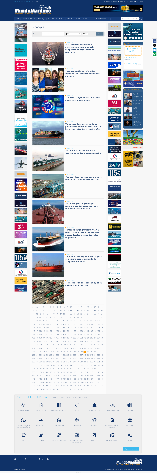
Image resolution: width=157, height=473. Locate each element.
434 (85, 376)
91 (61, 321)
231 (37, 345)
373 (91, 365)
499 (91, 386)
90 (57, 321)
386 (64, 369)
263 (74, 348)
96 (78, 321)
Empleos (51, 459)
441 (37, 379)
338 (44, 362)
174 (57, 334)
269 (95, 348)
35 (85, 310)
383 (54, 369)
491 (64, 386)
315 (37, 358)
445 (50, 379)
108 (47, 324)
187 (102, 334)
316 (40, 358)
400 (40, 372)
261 (67, 348)
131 (54, 328)
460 (102, 379)
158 (74, 331)
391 (81, 369)
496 (81, 386)
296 (44, 355)
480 (98, 382)
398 (33, 372)
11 (74, 307)
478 (91, 382)
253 (40, 348)
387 (67, 369)
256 (50, 348)
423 (47, 376)
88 (50, 321)
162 (88, 331)
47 (54, 314)
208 (102, 338)
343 (61, 362)
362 (54, 365)
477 (88, 382)
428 (64, 376)
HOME (17, 19)
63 (37, 317)
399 (37, 372)
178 (71, 334)
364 (61, 365)
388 (71, 369)
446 (54, 379)
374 (95, 365)
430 (71, 376)
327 (78, 358)
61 (102, 314)
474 (78, 382)
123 (98, 324)
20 (33, 310)
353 (95, 362)
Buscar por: (37, 34)
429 (67, 376)
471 (67, 382)
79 (91, 317)
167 (33, 334)
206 (95, 338)
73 (71, 317)
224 (85, 341)
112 (61, 324)
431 (74, 376)
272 (33, 352)
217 (61, 341)
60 (98, 314)
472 (71, 382)
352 (91, 362)
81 (98, 317)
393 (88, 369)
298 (50, 355)
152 (54, 331)
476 (85, 382)
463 (40, 382)
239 (64, 345)
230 (33, 345)
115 (71, 324)
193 (50, 338)
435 (88, 376)
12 (78, 307)
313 (102, 355)
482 (33, 386)
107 (44, 324)
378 (37, 369)
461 (33, 382)
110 (54, 324)
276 (47, 352)
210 (37, 341)
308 (85, 355)
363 (57, 365)
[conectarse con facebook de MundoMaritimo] (154, 41)
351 (88, 362)
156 (67, 331)
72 (67, 317)
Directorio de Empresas (56, 19)
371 (85, 365)
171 (47, 334)
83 (33, 321)
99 (88, 321)
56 (85, 314)
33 (78, 310)
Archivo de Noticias (28, 19)
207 (98, 338)
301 (61, 355)
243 (78, 345)
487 (50, 386)
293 (33, 355)
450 (67, 379)
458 (95, 379)
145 (102, 328)
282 (67, 352)
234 (47, 345)
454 (81, 379)
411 (78, 372)
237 (57, 345)
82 (102, 317)
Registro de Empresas (31, 459)
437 (95, 376)
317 (44, 358)
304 (71, 355)
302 (64, 355)
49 (61, 314)
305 (74, 355)
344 (64, 362)
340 (50, 362)
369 (78, 365)
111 (57, 324)
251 (33, 348)
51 (67, 314)
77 (85, 317)
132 (57, 328)
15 (88, 307)
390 (78, 369)
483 (37, 386)
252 (37, 348)
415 (91, 372)
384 (57, 369)
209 (33, 341)
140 (85, 328)
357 (37, 365)
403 (50, 372)
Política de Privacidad (20, 469)
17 (95, 307)
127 (40, 328)
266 (85, 348)
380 (44, 369)
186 (98, 334)
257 (54, 348)
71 (64, 317)
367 (71, 365)
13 (81, 307)
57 (88, 314)
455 (85, 379)
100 (91, 321)
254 (44, 348)
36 (88, 310)
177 (67, 334)
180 (78, 334)
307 (81, 355)
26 (54, 310)
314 (33, 358)
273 (37, 352)
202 (81, 338)
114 (67, 324)
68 (54, 317)
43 (40, 314)
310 (91, 355)
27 (57, 310)
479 (95, 382)
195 (57, 338)
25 (50, 310)
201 (78, 338)
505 (40, 389)
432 (78, 376)
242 (74, 345)
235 (50, 345)
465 (47, 382)
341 (54, 362)
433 (81, 376)
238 (61, 345)
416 (95, 372)
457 (91, 379)
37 (91, 310)
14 (84, 307)
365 (64, 365)
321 (57, 358)
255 (47, 348)
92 (64, 321)
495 (78, 386)
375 (98, 365)
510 (57, 389)
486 (47, 386)
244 (81, 345)
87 (47, 321)
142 (91, 328)
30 (67, 310)
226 (91, 341)
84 (37, 321)
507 (47, 389)
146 (33, 331)
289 (91, 352)
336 (37, 362)
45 (47, 314)
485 (44, 386)
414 (88, 372)
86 (44, 321)
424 (50, 376)
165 (98, 331)
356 (33, 365)
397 (102, 369)
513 (67, 389)
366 (67, 365)
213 (47, 341)
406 (61, 372)
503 (33, 389)
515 (74, 389)
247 (91, 345)
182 (85, 334)
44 (44, 314)
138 (78, 328)
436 (91, 376)
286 (81, 352)
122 (95, 324)
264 (78, 348)
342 (57, 362)
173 (54, 334)
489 (57, 386)
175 (61, 334)
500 (95, 386)
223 (81, 341)
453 (78, 379)
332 (95, 358)
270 (98, 348)
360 (47, 365)
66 (47, 317)
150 (47, 331)
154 (61, 331)
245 (85, 345)
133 (61, 328)
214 (50, 341)
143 (95, 328)
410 (74, 372)
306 (78, 355)
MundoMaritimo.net (101, 19)
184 (91, 334)
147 (37, 331)
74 (74, 317)
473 (74, 382)
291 (98, 352)
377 (33, 369)
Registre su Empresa (131, 449)
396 (98, 369)
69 (57, 317)
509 (54, 389)
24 (47, 310)
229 (102, 341)
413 (85, 372)
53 (74, 314)
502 (102, 386)
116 (74, 324)
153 (57, 331)
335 (33, 362)
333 (98, 358)
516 (78, 389)
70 (61, 317)
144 (98, 328)
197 (64, 338)
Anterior (35, 307)
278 (54, 352)
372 (88, 365)
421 (40, 376)
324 (67, 358)
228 (98, 341)
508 (50, 389)
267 (88, 348)
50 (64, 314)
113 (64, 324)
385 (61, 369)
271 (102, 348)
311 (95, 355)
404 (54, 372)
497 (85, 386)
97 (81, 321)
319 (50, 358)
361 (50, 365)
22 (40, 310)
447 (57, 379)
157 (71, 331)
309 (88, 355)
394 (91, 369)
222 (78, 341)
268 (91, 348)
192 (47, 338)
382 (50, 369)
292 (102, 352)
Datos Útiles (87, 19)
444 (47, 379)
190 (40, 338)
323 (64, 358)
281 (64, 352)
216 (57, 341)
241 (71, 345)
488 (54, 386)
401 (44, 372)
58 (91, 314)
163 (91, 331)
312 (98, 355)
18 (98, 307)
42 (37, 314)
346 (71, 362)
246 (88, 345)
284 (74, 352)
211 (40, 341)
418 (102, 372)
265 (81, 348)
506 (44, 389)
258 (57, 348)
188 (33, 338)
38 (95, 310)
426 (57, 376)
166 (102, 331)
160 (81, 331)
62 (33, 317)
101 (95, 321)
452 (74, 379)
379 (40, 369)
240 (67, 345)
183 (88, 334)
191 (44, 338)
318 (47, 358)
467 (54, 382)
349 (81, 362)
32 (74, 310)
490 (61, 386)
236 (54, 345)
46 (50, 314)
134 (64, 328)
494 (74, 386)
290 (95, 352)
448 (61, 379)
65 (44, 317)
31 (71, 310)
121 (91, 324)
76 (81, 317)
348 (78, 362)
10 (71, 307)
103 (102, 321)
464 (44, 382)
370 (81, 365)
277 (50, 352)
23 (44, 310)
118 (81, 324)
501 (98, 386)
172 (50, 334)
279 (57, 352)
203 (85, 338)
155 (64, 331)
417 (98, 372)
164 (95, 331)
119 (85, 324)
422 (44, 376)
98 (85, 321)
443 (44, 379)
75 (78, 317)
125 (33, 328)
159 (78, 331)
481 (102, 382)
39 (98, 310)
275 (44, 352)
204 (88, 338)
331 (91, 358)
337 (40, 362)
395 (95, 369)
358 (40, 365)
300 (57, 355)
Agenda (69, 19)
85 (40, 321)
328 (81, 358)
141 (88, 328)
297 (47, 355)
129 (47, 328)
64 (40, 317)
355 (102, 362)
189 (37, 338)
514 (71, 389)
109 (50, 324)
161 (85, 331)
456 (88, 379)
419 (33, 376)
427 (61, 376)
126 (37, 328)
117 (78, 324)
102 (98, 321)
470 (64, 382)
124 (102, 324)
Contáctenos (20, 459)
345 (67, 362)
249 (98, 345)
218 (64, 341)
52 (71, 314)
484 (40, 386)
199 (71, 338)
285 (78, 352)
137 (74, 328)
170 (44, 334)
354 (98, 362)
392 (85, 369)
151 (50, 331)
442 (40, 379)
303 (67, 355)
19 (102, 307)
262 (71, 348)
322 (61, 358)
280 (61, 352)
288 (88, 352)
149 (44, 331)
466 (50, 382)
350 (85, 362)
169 (40, 334)
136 (71, 328)
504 (37, 389)
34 (81, 310)
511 (61, 389)
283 (71, 352)
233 (44, 345)
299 (54, 355)
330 (88, 358)
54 (78, 314)
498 (88, 386)
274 (40, 352)
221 (74, 341)
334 (102, 358)
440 (33, 379)
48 (57, 314)
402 (47, 372)
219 (67, 341)
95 (74, 321)
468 (57, 382)
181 (81, 334)
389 (74, 369)
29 (64, 310)
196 (61, 338)
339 (47, 362)
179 (74, 334)
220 (71, 341)
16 (91, 307)
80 (95, 317)
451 (71, 379)
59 (95, 314)
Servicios (77, 19)
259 (61, 348)
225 (88, 341)
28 (61, 310)
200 (74, 338)
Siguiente (83, 389)
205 (91, 338)
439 (102, 376)
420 (37, 376)
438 (98, 376)
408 (67, 372)
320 (54, 358)
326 (74, 358)
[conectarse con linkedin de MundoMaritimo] (154, 50)
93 (67, 321)
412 (81, 372)
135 (67, 328)
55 (81, 314)
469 (61, 382)
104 (33, 324)
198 (67, 338)
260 (64, 348)
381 (47, 369)
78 (88, 317)
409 (71, 372)
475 (81, 382)
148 (40, 331)
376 (102, 365)
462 (37, 382)
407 (64, 372)
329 (85, 358)
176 (64, 334)
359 (44, 365)
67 (50, 317)
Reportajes (41, 19)
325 (71, 358)
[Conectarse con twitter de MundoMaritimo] (154, 45)
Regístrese (43, 459)
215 (54, 341)
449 (64, 379)
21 (37, 310)
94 (71, 321)
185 (95, 334)
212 (44, 341)
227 (95, 341)
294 (37, 355)
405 (57, 372)
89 (54, 321)
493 (71, 386)
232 (40, 345)
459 (98, 379)
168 (37, 334)
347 (74, 362)
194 (54, 338)
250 (102, 345)
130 (50, 328)
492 (67, 386)
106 (40, 324)
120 (88, 324)
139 (81, 328)
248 (95, 345)
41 (33, 314)
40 (102, 310)
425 (54, 376)
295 (40, 355)
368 (74, 365)
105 (37, 324)
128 (44, 328)
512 (64, 389)
